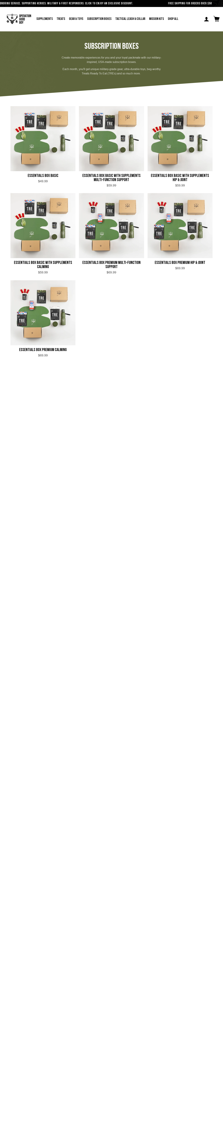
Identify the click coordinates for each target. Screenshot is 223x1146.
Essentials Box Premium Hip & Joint (180, 263)
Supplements (44, 19)
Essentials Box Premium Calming (43, 350)
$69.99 (111, 272)
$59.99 (111, 185)
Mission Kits (156, 19)
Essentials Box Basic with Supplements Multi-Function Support (111, 178)
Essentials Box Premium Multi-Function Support (111, 265)
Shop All (173, 19)
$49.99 (43, 181)
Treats (61, 19)
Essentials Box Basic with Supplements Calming (43, 265)
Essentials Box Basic (43, 176)
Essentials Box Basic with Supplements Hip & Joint (180, 178)
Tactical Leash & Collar (130, 19)
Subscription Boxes (99, 19)
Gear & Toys (76, 19)
